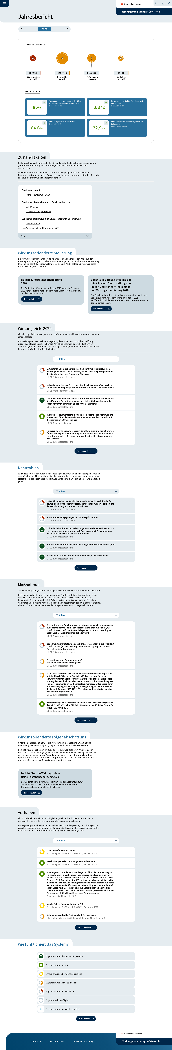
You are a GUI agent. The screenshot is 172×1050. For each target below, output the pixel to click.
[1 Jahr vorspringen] (66, 29)
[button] (4, 3)
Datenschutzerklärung (82, 1041)
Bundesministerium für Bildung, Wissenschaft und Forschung (51, 218)
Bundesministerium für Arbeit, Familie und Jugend (46, 202)
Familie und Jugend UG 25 (38, 211)
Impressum (36, 1041)
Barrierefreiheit (56, 1041)
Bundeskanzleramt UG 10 (38, 194)
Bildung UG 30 (33, 223)
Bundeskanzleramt (31, 190)
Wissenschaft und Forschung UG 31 (42, 228)
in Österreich (141, 11)
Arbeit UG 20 (32, 206)
